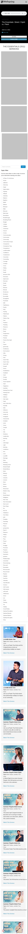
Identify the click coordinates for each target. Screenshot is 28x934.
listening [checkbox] (5, 447)
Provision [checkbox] (5, 547)
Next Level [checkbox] (5, 504)
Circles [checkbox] (5, 233)
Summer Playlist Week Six (11, 843)
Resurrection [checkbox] (6, 571)
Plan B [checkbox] (4, 530)
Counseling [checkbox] (6, 259)
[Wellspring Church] (7, 2)
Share (14, 36)
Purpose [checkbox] (5, 550)
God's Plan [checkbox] (6, 359)
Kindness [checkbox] (5, 434)
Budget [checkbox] (5, 222)
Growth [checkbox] (5, 379)
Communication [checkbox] (7, 235)
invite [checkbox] (4, 423)
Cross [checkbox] (4, 265)
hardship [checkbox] (5, 388)
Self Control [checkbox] (6, 587)
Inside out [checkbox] (5, 414)
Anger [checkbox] (4, 187)
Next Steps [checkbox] (6, 506)
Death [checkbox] (4, 272)
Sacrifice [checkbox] (5, 578)
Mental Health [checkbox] (6, 466)
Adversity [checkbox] (5, 184)
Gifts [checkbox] (4, 353)
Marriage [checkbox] (5, 458)
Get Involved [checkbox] (6, 351)
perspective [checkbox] (6, 528)
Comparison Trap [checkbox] (7, 246)
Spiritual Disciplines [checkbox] (8, 611)
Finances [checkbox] (5, 327)
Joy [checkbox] (4, 429)
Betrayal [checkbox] (5, 206)
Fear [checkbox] (4, 320)
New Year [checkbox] (5, 499)
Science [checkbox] (5, 584)
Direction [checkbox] (5, 281)
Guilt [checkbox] (4, 383)
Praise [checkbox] (4, 536)
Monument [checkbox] (5, 488)
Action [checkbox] (4, 180)
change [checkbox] (5, 224)
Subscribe (14, 39)
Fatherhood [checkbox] (6, 313)
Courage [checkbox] (5, 261)
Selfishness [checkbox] (6, 593)
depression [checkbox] (6, 278)
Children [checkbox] (5, 226)
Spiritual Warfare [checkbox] (7, 615)
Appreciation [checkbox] (6, 189)
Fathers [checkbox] (5, 316)
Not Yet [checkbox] (5, 510)
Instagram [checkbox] (5, 416)
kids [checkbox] (4, 431)
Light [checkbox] (4, 445)
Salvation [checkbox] (5, 580)
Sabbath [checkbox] (5, 576)
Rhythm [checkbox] (5, 574)
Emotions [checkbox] (5, 294)
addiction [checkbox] (5, 182)
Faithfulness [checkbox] (6, 305)
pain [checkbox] (4, 517)
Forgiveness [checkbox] (6, 333)
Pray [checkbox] (4, 539)
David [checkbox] (4, 270)
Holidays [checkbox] (5, 394)
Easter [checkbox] (4, 285)
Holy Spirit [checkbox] (5, 399)
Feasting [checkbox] (5, 324)
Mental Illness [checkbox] (6, 469)
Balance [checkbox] (5, 198)
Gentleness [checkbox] (6, 348)
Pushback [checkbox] (5, 552)
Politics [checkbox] (5, 534)
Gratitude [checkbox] (5, 372)
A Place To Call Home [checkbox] (8, 178)
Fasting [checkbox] (5, 311)
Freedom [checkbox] (5, 335)
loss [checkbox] (4, 451)
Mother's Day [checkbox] (6, 490)
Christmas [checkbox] (5, 228)
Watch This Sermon (8, 653)
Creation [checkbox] (5, 263)
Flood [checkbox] (4, 331)
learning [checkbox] (5, 438)
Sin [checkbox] (4, 604)
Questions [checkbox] (5, 554)
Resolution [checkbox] (5, 567)
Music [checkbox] (4, 493)
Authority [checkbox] (5, 195)
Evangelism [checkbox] (6, 298)
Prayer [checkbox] (4, 541)
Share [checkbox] (4, 600)
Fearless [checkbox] (5, 322)
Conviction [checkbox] (5, 257)
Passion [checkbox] (5, 523)
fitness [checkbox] (4, 329)
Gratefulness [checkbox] (6, 370)
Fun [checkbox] (4, 342)
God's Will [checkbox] (5, 364)
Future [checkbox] (4, 344)
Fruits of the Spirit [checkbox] (7, 340)
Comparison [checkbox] (6, 244)
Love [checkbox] (4, 453)
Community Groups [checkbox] (8, 241)
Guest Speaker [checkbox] (7, 381)
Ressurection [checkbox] (6, 569)
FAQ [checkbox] (4, 309)
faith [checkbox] (4, 303)
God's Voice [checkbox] (6, 362)
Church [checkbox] (5, 230)
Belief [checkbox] (4, 202)
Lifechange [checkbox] (6, 442)
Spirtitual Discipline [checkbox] (7, 617)
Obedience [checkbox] (6, 512)
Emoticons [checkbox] (5, 292)
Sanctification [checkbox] (6, 582)
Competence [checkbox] (6, 248)
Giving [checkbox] (4, 355)
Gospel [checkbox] (5, 366)
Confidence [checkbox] (6, 252)
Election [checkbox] (5, 287)
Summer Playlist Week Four (12, 904)
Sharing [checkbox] (5, 602)
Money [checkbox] (5, 486)
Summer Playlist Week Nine (12, 722)
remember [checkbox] (5, 560)
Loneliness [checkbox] (5, 449)
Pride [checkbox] (4, 543)
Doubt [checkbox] (4, 283)
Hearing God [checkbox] (6, 392)
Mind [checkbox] (4, 471)
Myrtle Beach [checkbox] (6, 495)
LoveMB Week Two (9, 639)
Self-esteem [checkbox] (6, 589)
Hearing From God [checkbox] (7, 390)
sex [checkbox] (4, 598)
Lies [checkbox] (4, 440)
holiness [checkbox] (5, 397)
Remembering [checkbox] (6, 563)
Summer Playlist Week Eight (12, 772)
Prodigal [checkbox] (5, 545)
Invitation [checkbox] (5, 421)
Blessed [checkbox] (5, 211)
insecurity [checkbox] (5, 412)
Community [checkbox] (6, 239)
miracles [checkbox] (5, 477)
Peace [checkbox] (4, 525)
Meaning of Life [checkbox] (7, 464)
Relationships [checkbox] (6, 558)
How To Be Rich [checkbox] (7, 403)
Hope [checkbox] (4, 401)
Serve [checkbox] (4, 595)
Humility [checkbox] (5, 405)
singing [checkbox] (5, 606)
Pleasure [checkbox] (5, 532)
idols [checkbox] (4, 407)
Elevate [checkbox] (5, 289)
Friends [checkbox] (5, 337)
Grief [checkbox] (4, 375)
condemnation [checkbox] (6, 250)
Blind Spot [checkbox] (5, 213)
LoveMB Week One (9, 687)
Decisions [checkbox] (5, 276)
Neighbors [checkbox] (5, 497)
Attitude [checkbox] (5, 193)
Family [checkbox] (4, 307)
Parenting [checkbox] (5, 521)
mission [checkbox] (5, 480)
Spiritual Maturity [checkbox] (7, 613)
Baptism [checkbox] (5, 200)
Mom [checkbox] (4, 482)
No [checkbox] (4, 508)
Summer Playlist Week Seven (12, 807)
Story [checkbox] (4, 619)
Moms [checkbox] (4, 484)
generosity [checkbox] (5, 346)
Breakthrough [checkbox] (6, 217)
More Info (5, 32)
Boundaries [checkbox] (6, 215)
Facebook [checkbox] (5, 300)
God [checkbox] (4, 357)
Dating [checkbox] (4, 268)
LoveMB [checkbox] (5, 456)
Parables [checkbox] (5, 519)
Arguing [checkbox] (5, 191)
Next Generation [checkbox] (7, 501)
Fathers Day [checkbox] (6, 318)
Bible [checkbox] (4, 209)
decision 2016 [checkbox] (6, 274)
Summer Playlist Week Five (12, 873)
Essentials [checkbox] (5, 296)
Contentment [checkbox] (6, 254)
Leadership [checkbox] (6, 436)
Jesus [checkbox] (4, 425)
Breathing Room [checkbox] (7, 219)
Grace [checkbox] (4, 368)
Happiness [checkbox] (5, 386)
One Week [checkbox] (5, 515)
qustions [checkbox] (5, 556)
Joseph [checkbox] (5, 427)
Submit (23, 166)
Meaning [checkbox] (5, 462)
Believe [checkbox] (5, 204)
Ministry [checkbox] (5, 473)
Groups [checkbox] (5, 377)
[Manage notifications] (3, 930)
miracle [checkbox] (5, 475)
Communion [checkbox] (6, 237)
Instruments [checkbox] (6, 418)
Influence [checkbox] (5, 410)
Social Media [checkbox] (6, 609)
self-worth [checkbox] (5, 591)
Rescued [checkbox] (5, 565)
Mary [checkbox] (4, 460)
